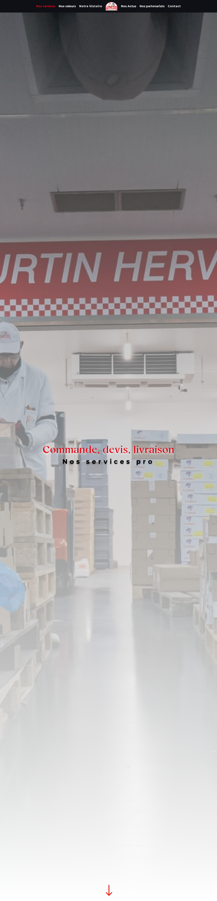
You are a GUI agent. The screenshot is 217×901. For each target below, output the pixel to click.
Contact (174, 6)
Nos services (45, 6)
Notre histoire (90, 6)
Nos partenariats (152, 6)
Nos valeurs (67, 6)
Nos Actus (128, 6)
